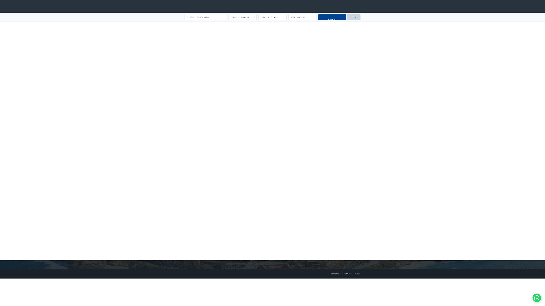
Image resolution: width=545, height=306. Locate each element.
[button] (537, 298)
